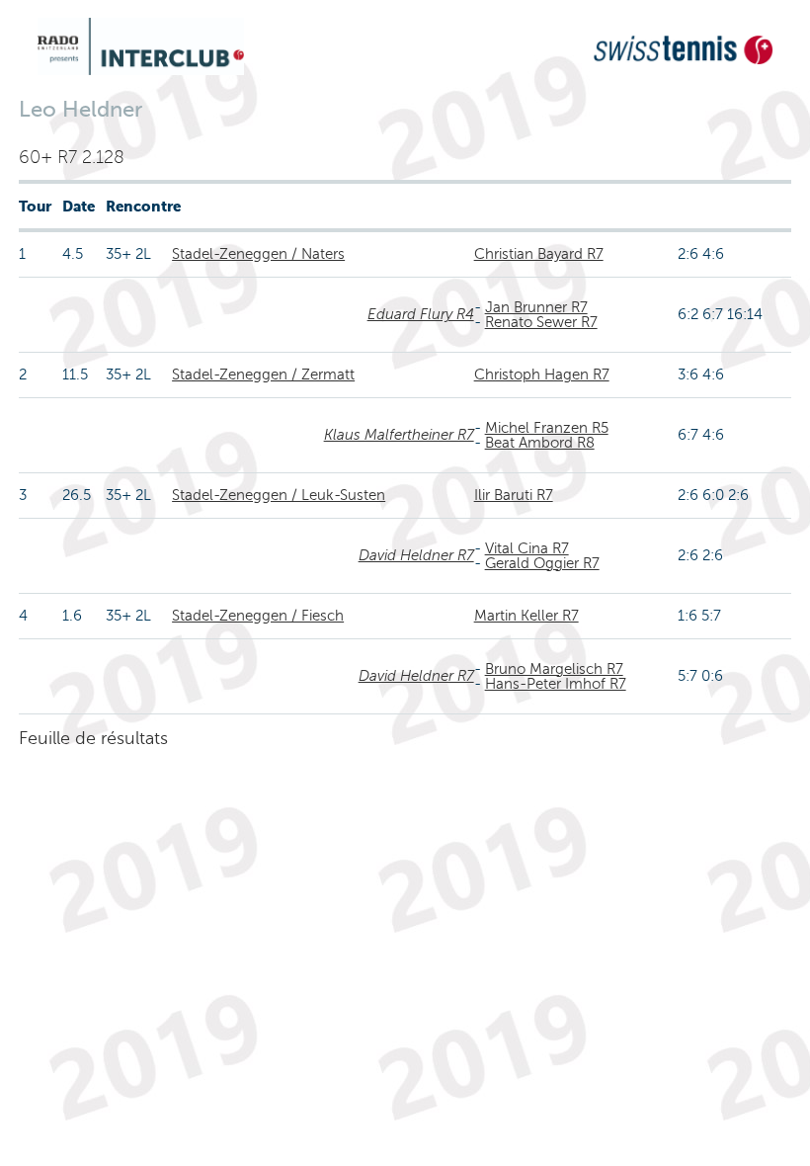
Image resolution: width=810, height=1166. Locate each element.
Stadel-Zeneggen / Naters (258, 254)
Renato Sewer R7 (541, 322)
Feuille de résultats (93, 738)
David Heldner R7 (416, 555)
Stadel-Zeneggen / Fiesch (258, 616)
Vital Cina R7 (527, 548)
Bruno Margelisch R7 (554, 669)
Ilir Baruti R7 (513, 495)
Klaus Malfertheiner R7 (399, 435)
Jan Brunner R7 (536, 307)
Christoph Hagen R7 (541, 374)
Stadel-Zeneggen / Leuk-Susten (278, 495)
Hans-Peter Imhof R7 (555, 684)
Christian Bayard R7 (539, 254)
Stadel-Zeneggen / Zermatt (263, 374)
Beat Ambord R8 (540, 443)
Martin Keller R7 (526, 616)
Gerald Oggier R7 (542, 563)
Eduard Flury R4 (420, 314)
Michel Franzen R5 (546, 428)
